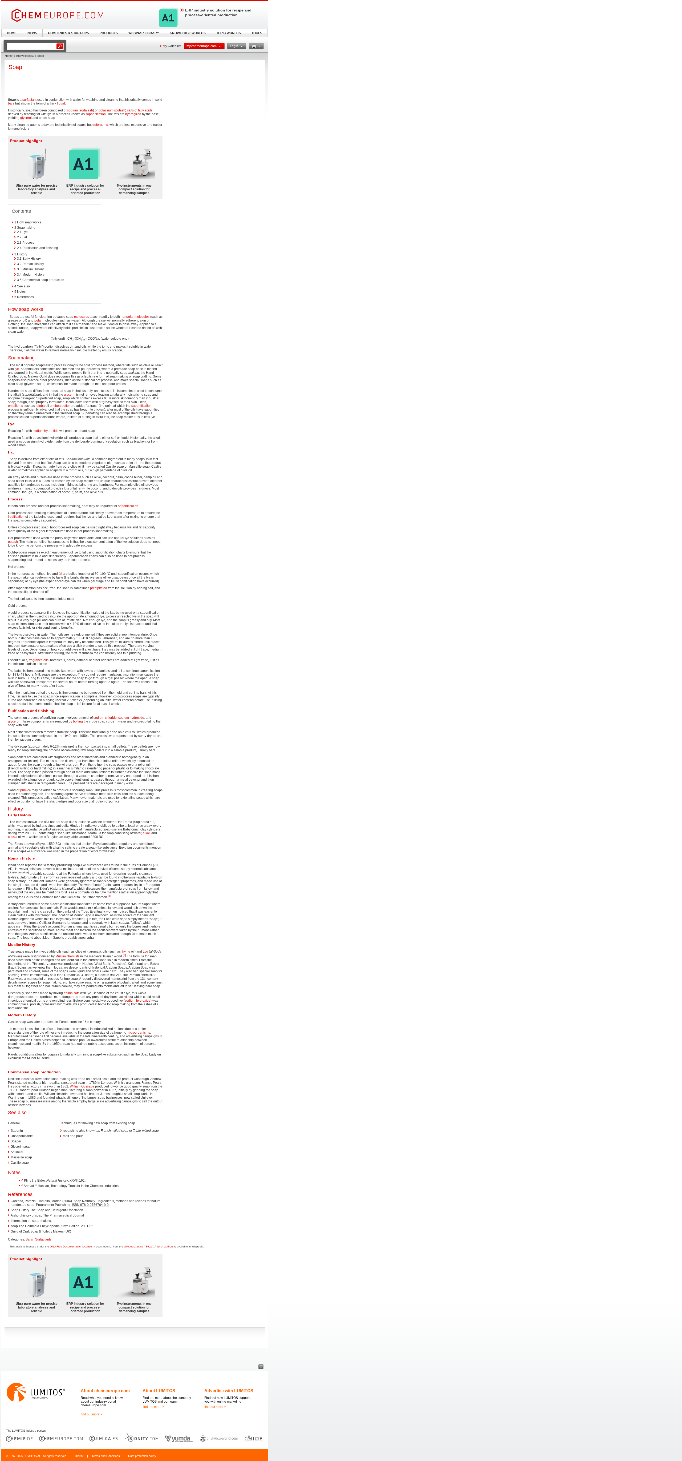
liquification (16, 517)
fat (60, 574)
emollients (15, 406)
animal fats (71, 993)
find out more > (91, 1414)
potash (120, 110)
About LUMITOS (159, 1390)
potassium (106, 110)
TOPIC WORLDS (228, 33)
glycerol (26, 118)
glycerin (69, 394)
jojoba (40, 406)
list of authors (165, 1246)
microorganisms (138, 1032)
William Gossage (82, 1086)
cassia (12, 837)
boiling (78, 721)
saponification (96, 114)
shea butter (62, 406)
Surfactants (43, 1239)
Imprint (79, 1456)
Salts (29, 1239)
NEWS (32, 33)
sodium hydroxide (46, 431)
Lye (145, 951)
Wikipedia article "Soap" (138, 1246)
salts (130, 110)
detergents (100, 125)
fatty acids (145, 110)
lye (17, 369)
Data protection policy (142, 1456)
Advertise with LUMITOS (228, 1390)
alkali (147, 833)
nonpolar (127, 317)
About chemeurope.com (105, 1390)
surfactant (29, 100)
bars (11, 103)
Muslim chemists (67, 956)
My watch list (172, 46)
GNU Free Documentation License (71, 1246)
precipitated (98, 588)
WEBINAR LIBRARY (143, 33)
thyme (125, 951)
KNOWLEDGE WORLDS (188, 33)
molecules (81, 317)
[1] (109, 895)
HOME (12, 33)
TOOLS (256, 33)
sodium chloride (105, 718)
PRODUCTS (109, 33)
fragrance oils (38, 660)
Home (9, 55)
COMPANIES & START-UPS (68, 33)
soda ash (86, 110)
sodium (72, 110)
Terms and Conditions (106, 1456)
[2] (124, 955)
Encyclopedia (25, 55)
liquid (61, 103)
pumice (25, 790)
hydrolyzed (133, 114)
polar (38, 320)
